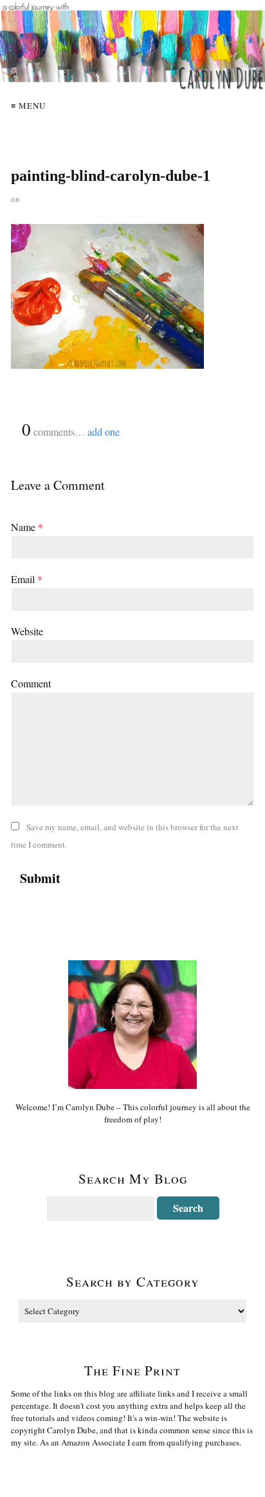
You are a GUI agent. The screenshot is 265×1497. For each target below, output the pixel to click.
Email (26, 579)
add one (103, 431)
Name (27, 527)
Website (27, 631)
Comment (31, 683)
